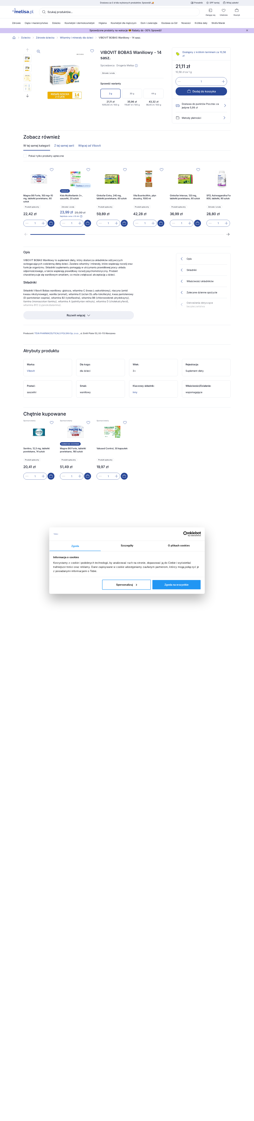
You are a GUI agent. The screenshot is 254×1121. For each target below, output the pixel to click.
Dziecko (25, 37)
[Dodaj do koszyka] (51, 223)
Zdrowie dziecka (45, 37)
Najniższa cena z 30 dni (69, 216)
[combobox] (119, 12)
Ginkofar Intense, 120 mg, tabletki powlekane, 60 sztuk (185, 197)
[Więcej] (224, 118)
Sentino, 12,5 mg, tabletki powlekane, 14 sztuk (36, 450)
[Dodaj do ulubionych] (92, 51)
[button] (136, 65)
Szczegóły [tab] (127, 545)
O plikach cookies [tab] (179, 545)
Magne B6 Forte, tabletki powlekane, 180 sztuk (73, 450)
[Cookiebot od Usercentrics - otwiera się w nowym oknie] (186, 534)
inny (135, 392)
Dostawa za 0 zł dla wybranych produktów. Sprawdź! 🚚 (127, 3)
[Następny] (228, 234)
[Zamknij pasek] (247, 30)
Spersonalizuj (124, 584)
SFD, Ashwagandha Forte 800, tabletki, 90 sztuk (219, 197)
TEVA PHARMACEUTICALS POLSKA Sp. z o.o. (56, 333)
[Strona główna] (14, 37)
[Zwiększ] (223, 81)
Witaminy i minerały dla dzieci (76, 37)
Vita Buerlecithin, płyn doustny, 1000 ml (144, 197)
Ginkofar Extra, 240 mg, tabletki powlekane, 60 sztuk (112, 197)
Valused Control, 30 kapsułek (112, 448)
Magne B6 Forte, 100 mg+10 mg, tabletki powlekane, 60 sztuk (38, 198)
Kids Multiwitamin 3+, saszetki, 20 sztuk (71, 197)
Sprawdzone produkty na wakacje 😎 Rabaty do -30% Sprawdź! (126, 30)
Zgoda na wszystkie (176, 584)
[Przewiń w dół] (27, 95)
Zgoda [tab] (75, 545)
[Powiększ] (38, 51)
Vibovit (31, 370)
